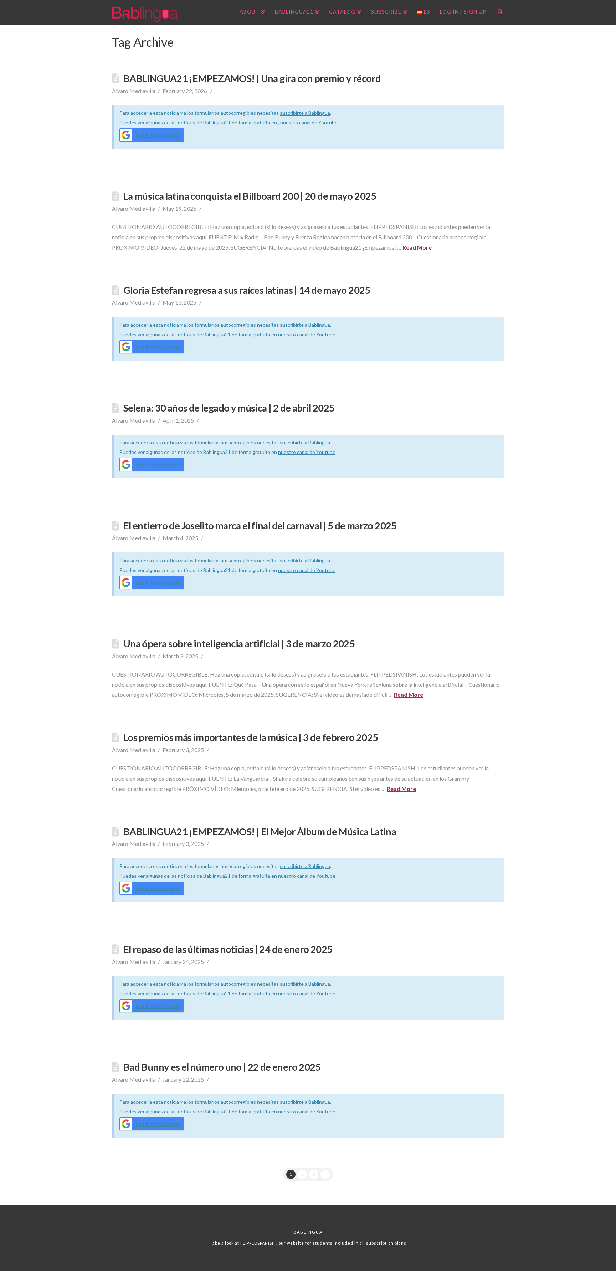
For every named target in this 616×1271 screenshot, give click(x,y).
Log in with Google (158, 135)
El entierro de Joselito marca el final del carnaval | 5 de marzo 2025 (260, 525)
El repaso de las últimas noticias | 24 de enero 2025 (227, 949)
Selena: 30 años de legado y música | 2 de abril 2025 (228, 408)
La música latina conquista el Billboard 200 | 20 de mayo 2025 (249, 196)
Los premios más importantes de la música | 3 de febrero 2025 (250, 737)
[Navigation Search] (497, 12)
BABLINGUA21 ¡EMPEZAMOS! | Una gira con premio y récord (252, 78)
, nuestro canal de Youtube (308, 122)
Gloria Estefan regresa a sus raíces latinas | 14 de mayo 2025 (246, 290)
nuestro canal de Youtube (306, 334)
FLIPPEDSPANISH (258, 1243)
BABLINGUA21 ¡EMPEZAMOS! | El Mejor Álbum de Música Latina (259, 831)
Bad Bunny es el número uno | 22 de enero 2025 (222, 1067)
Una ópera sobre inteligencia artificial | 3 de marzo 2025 (239, 643)
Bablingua (308, 1232)
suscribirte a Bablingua (305, 113)
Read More (417, 247)
